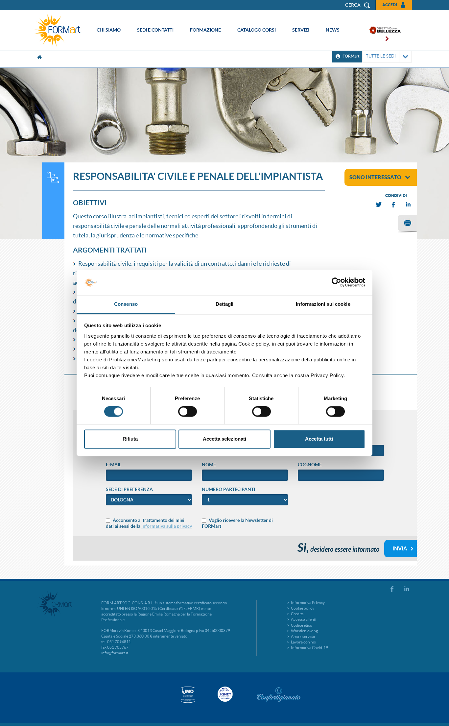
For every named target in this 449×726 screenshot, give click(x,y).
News (333, 30)
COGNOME (310, 464)
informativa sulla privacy (166, 526)
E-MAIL (113, 464)
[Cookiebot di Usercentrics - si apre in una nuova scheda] (336, 282)
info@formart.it (114, 653)
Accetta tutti (319, 439)
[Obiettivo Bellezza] (383, 31)
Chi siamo (109, 30)
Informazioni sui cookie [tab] (323, 304)
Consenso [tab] (126, 304)
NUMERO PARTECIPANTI (228, 489)
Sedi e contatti (155, 30)
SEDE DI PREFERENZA (129, 489)
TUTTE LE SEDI (381, 56)
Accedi (389, 5)
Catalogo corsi (256, 30)
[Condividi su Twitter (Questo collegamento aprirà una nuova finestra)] (379, 204)
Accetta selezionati (224, 439)
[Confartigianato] (278, 694)
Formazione (205, 30)
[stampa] (407, 224)
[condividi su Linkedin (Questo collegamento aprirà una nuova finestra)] (408, 204)
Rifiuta (130, 439)
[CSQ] (187, 694)
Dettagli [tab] (225, 304)
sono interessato (375, 177)
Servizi (300, 30)
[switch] (187, 411)
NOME (209, 464)
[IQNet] (224, 694)
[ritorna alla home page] (59, 30)
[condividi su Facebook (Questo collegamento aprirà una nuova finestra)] (393, 204)
